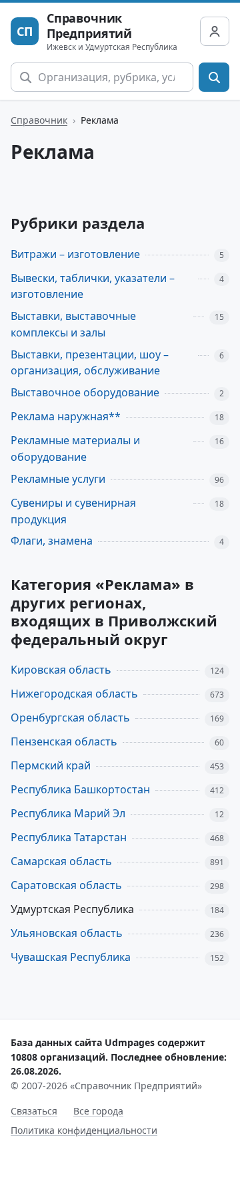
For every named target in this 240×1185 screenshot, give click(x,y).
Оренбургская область (70, 717)
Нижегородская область (74, 693)
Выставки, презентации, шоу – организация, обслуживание (90, 362)
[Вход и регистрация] (214, 31)
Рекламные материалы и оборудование (75, 448)
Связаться (34, 1111)
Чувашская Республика (71, 957)
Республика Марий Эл (68, 813)
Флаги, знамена (52, 540)
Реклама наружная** (66, 416)
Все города (98, 1111)
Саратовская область (66, 885)
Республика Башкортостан (80, 789)
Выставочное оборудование (85, 392)
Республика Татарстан (69, 837)
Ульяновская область (67, 933)
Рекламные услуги (58, 478)
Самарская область (61, 861)
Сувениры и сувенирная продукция (73, 511)
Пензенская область (64, 741)
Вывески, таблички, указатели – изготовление (93, 286)
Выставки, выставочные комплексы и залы (73, 324)
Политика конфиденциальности (84, 1130)
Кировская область (61, 669)
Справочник (39, 120)
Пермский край (51, 765)
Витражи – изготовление (75, 254)
